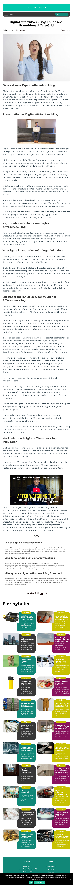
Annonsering (51, 866)
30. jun (61, 722)
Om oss (51, 869)
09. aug (26, 612)
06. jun (61, 765)
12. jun (26, 765)
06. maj (61, 831)
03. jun (26, 787)
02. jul (26, 700)
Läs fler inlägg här (36, 593)
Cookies (51, 872)
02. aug (61, 656)
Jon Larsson (20, 30)
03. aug (26, 656)
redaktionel (65, 30)
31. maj (61, 787)
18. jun (61, 744)
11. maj (26, 809)
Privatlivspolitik (39, 882)
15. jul (61, 678)
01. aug (26, 678)
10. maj (26, 831)
